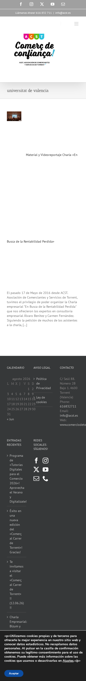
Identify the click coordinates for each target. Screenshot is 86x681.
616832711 (68, 406)
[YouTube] (45, 469)
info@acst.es (63, 12)
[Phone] (45, 478)
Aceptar (14, 673)
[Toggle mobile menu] (76, 23)
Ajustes (68, 661)
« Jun (10, 419)
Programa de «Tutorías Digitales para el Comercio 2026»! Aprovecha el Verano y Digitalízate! (17, 479)
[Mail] (36, 478)
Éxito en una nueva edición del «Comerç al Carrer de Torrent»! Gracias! (16, 531)
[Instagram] (45, 460)
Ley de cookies (41, 399)
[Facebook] (36, 460)
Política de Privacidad (43, 383)
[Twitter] (36, 469)
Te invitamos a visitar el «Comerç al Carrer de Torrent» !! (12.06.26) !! (17, 585)
